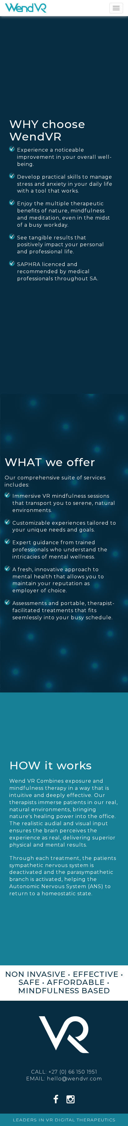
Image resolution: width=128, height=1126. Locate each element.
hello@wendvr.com (74, 1079)
